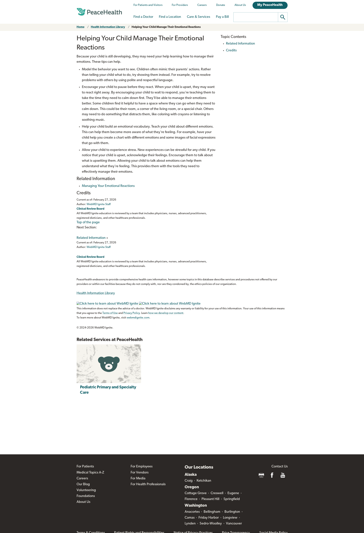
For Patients (85, 466)
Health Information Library (108, 27)
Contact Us (279, 466)
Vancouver (234, 523)
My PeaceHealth (270, 5)
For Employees (141, 466)
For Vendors (139, 472)
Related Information (91, 238)
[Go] (283, 17)
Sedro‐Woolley (211, 523)
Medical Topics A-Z (90, 472)
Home (80, 27)
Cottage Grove (196, 493)
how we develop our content (165, 313)
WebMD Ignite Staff (99, 247)
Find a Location (170, 17)
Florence (191, 499)
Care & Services (198, 17)
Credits (231, 50)
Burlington (232, 512)
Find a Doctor (143, 17)
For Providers (180, 5)
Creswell (217, 493)
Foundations (86, 496)
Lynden (190, 523)
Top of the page (88, 222)
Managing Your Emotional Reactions (108, 186)
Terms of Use (110, 313)
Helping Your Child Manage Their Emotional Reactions (166, 27)
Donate (220, 5)
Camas (190, 518)
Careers (202, 5)
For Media (138, 478)
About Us (240, 5)
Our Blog (83, 484)
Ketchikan (204, 481)
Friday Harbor (208, 518)
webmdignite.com (138, 317)
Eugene (233, 493)
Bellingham (212, 512)
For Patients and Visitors (147, 5)
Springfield (232, 499)
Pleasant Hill (210, 499)
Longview (230, 518)
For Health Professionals (148, 484)
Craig (189, 481)
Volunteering (86, 490)
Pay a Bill (222, 17)
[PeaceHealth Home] (99, 12)
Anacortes (192, 512)
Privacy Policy (131, 313)
